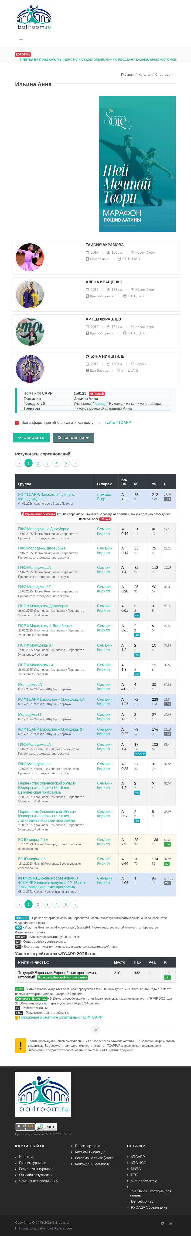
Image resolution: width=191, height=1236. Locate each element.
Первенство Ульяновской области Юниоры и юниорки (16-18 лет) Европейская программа (47, 787)
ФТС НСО (139, 1163)
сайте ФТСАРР (118, 422)
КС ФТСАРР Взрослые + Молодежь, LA (51, 699)
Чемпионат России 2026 (38, 1181)
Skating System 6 (144, 1181)
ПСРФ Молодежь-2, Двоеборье (45, 625)
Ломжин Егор (104, 496)
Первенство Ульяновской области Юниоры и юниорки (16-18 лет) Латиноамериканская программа (47, 815)
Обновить (33, 438)
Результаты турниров (36, 1169)
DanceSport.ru (142, 1201)
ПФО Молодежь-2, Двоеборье (43, 528)
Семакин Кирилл (105, 530)
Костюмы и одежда (90, 1152)
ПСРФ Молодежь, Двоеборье (43, 606)
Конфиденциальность (92, 1164)
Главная (127, 75)
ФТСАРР (138, 1156)
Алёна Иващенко (104, 282)
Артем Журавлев (103, 319)
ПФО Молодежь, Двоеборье (42, 548)
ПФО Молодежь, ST (34, 586)
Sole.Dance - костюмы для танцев (150, 1193)
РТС (134, 1175)
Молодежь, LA (30, 684)
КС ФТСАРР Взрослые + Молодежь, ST (51, 729)
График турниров (32, 1163)
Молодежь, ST (30, 714)
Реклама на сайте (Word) (95, 1158)
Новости (26, 1156)
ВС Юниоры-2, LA (33, 839)
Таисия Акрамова (105, 245)
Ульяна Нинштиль (105, 356)
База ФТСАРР (76, 438)
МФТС (136, 1169)
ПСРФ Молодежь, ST (36, 645)
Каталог (144, 75)
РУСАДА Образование (149, 1207)
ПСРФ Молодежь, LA (36, 665)
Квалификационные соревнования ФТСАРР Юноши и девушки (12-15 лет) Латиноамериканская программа (51, 882)
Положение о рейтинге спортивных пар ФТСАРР (61, 1017)
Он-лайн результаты (35, 1175)
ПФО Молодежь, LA (34, 567)
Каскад (100, 403)
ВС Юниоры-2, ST (33, 859)
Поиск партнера (87, 1146)
